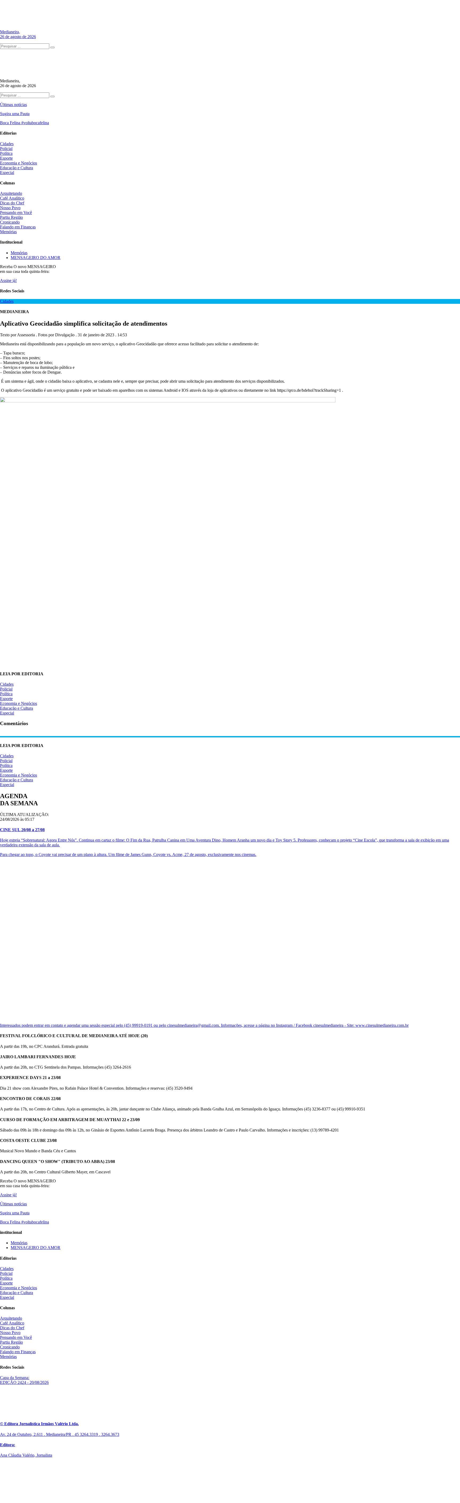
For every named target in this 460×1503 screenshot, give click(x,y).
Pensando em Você (16, 212)
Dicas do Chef (12, 203)
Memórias (8, 231)
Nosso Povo (10, 207)
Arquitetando (11, 193)
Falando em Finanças (18, 227)
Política (6, 153)
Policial (6, 148)
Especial (7, 172)
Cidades (7, 144)
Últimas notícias (13, 104)
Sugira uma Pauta (15, 113)
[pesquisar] (52, 47)
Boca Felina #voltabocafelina (24, 122)
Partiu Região (11, 217)
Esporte (6, 158)
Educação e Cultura (16, 167)
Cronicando (10, 222)
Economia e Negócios (18, 163)
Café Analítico (12, 198)
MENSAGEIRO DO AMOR (35, 257)
